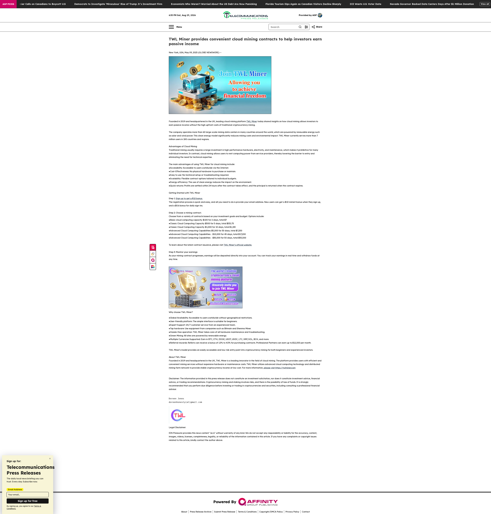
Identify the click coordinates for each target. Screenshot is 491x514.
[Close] (50, 458)
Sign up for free (27, 501)
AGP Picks (8, 4)
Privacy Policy (292, 511)
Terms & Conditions (247, 511)
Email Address (15, 489)
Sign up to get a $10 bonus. (189, 198)
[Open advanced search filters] (306, 27)
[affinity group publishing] (153, 260)
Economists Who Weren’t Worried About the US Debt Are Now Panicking (214, 4)
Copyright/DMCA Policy (271, 511)
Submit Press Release (224, 511)
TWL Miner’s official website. (238, 245)
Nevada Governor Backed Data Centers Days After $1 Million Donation (432, 4)
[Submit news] (153, 247)
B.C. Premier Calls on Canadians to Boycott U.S (38, 4)
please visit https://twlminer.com (279, 367)
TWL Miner (251, 121)
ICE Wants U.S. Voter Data (365, 4)
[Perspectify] (153, 254)
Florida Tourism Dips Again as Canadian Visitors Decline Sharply (303, 4)
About (184, 511)
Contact (306, 511)
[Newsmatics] (153, 266)
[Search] (300, 27)
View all (485, 4)
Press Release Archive (200, 511)
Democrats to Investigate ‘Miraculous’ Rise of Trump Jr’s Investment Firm (118, 4)
